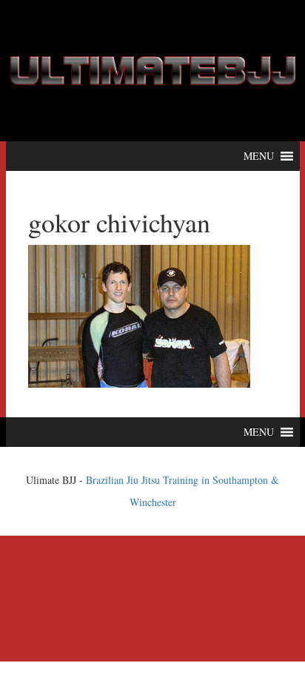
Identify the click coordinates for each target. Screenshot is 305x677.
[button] (259, 156)
